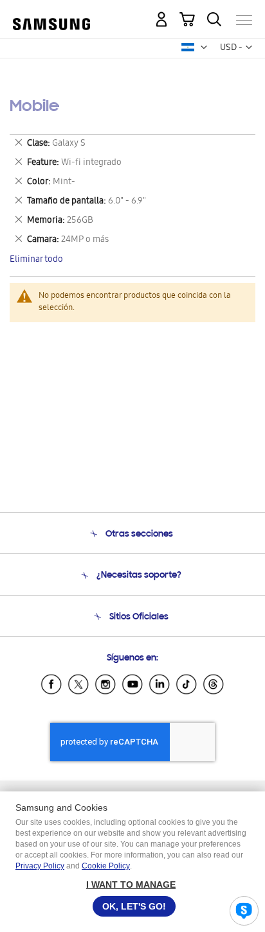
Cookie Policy (106, 865)
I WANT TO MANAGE (131, 884)
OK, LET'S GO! (134, 906)
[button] (204, 47)
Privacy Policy (39, 865)
